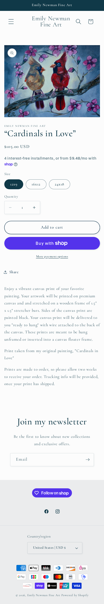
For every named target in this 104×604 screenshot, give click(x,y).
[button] (11, 21)
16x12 (36, 184)
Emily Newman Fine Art (43, 595)
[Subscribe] (88, 459)
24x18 (60, 184)
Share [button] (14, 272)
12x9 (13, 184)
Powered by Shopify (75, 595)
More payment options (52, 256)
